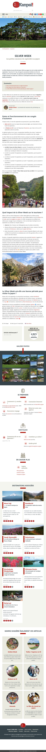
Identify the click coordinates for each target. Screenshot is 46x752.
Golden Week (5, 101)
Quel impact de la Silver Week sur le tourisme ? (16, 87)
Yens (16, 249)
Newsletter (35, 729)
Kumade (12, 706)
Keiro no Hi (7, 124)
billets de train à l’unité (10, 407)
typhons (33, 304)
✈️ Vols (15, 17)
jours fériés (37, 96)
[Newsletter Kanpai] (32, 14)
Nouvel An (19, 217)
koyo (5, 301)
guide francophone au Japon (35, 446)
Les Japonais (12, 48)
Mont (24, 301)
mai (32, 101)
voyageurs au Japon (16, 219)
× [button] (44, 1)
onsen (17, 318)
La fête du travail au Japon (33, 707)
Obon (39, 217)
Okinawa (21, 300)
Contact (21, 731)
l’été (13, 306)
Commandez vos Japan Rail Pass (9, 405)
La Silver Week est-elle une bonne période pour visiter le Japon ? (19, 88)
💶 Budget (4, 17)
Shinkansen (13, 229)
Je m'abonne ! (29, 7)
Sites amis (26, 731)
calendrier (8, 96)
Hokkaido (35, 300)
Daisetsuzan (29, 301)
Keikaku (40, 412)
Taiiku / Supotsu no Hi (33, 652)
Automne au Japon (21, 472)
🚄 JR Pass (25, 17)
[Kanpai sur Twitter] (37, 14)
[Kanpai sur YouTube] (41, 14)
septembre (5, 100)
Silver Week (28, 323)
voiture (21, 231)
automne (27, 128)
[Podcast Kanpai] (43, 14)
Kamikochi (36, 296)
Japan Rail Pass (27, 229)
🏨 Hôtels (20, 17)
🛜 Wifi (43, 17)
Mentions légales (13, 731)
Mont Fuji (7, 503)
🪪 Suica (30, 17)
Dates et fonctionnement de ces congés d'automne (17, 85)
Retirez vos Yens (27, 439)
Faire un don (28, 729)
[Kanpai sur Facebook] (35, 14)
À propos (21, 729)
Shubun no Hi (9, 128)
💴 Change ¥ (10, 17)
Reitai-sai (7, 603)
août (5, 219)
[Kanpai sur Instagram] (39, 14)
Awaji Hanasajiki (10, 537)
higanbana (36, 309)
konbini (34, 237)
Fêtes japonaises (20, 470)
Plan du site (34, 731)
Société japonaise (5, 48)
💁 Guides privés (36, 17)
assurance (9, 413)
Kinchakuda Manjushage (8, 570)
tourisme (16, 316)
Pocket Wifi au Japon (39, 404)
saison (20, 308)
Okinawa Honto (31, 569)
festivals (28, 313)
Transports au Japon (21, 474)
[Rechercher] (32, 10)
